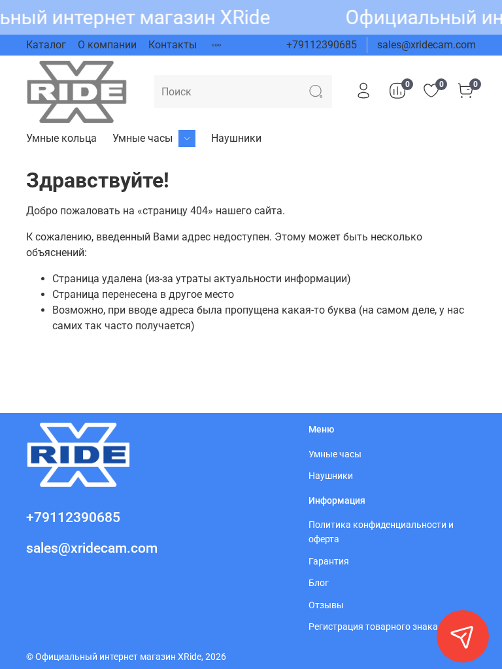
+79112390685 (321, 45)
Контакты (172, 45)
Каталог (46, 45)
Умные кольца (61, 138)
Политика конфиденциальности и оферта (381, 532)
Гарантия (329, 561)
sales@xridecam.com (426, 45)
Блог (319, 583)
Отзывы (326, 605)
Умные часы (142, 138)
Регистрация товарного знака (373, 626)
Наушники (236, 138)
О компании (107, 45)
